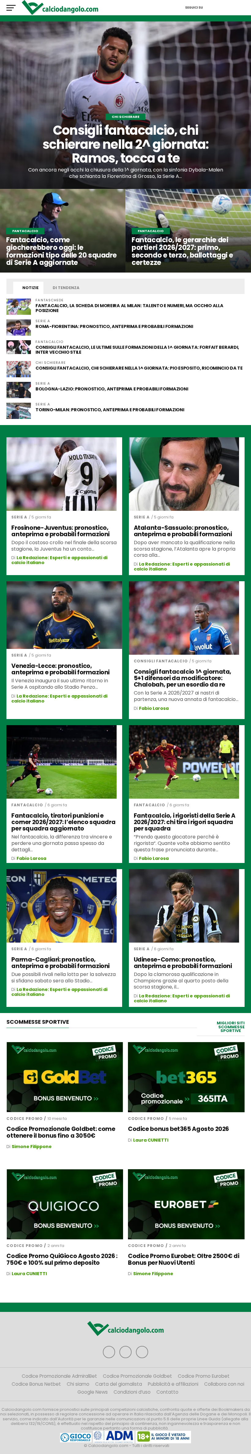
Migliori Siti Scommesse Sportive (231, 1027)
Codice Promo (24, 1118)
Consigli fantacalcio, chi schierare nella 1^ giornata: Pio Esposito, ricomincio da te (139, 368)
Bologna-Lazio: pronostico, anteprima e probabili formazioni (112, 389)
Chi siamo (78, 1384)
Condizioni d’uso (132, 1392)
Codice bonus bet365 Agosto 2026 (178, 1129)
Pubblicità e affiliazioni (173, 1384)
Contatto (167, 1392)
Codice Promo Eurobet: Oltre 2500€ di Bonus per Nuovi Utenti (183, 1259)
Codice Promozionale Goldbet (137, 1376)
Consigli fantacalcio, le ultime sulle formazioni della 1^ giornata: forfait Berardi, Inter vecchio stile (137, 349)
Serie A (19, 517)
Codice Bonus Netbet (36, 1384)
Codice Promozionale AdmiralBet (59, 1376)
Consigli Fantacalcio (161, 661)
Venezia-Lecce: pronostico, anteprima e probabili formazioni (60, 669)
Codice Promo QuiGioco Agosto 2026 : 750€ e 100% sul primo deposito (62, 1259)
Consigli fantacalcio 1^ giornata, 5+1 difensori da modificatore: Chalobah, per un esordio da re (182, 678)
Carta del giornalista (118, 1384)
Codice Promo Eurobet (204, 1376)
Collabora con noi (224, 1384)
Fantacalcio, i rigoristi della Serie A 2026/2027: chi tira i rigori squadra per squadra (184, 822)
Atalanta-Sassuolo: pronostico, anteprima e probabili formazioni (183, 531)
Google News (92, 1392)
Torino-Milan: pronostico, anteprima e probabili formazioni (110, 410)
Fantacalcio (27, 805)
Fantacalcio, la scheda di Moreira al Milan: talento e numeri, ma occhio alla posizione (129, 308)
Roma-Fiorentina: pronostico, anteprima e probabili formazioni (114, 326)
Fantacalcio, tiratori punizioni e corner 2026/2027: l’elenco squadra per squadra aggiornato (63, 822)
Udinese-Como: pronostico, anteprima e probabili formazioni (183, 962)
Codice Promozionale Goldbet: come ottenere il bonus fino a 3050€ (60, 1132)
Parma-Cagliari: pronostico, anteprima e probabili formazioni (60, 962)
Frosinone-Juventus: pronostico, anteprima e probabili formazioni (60, 531)
